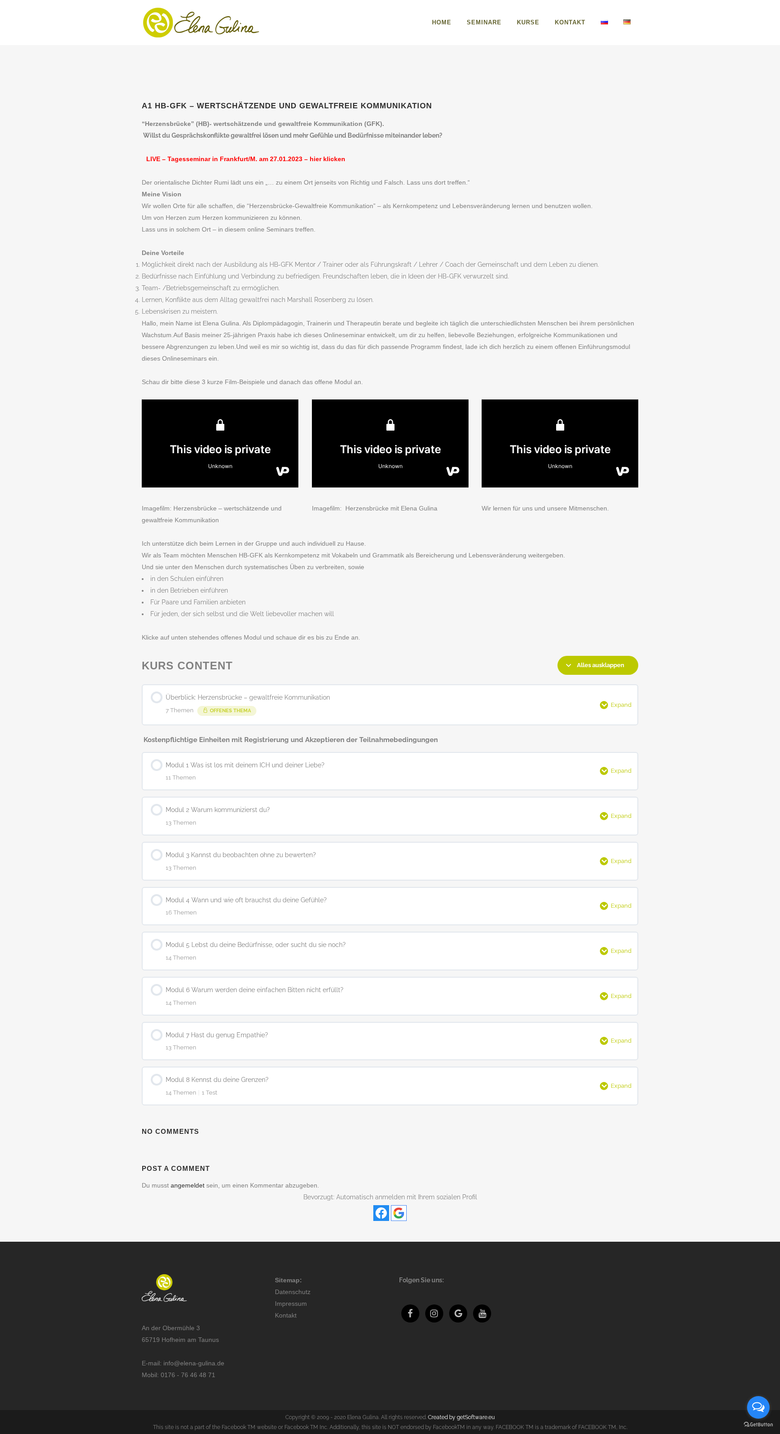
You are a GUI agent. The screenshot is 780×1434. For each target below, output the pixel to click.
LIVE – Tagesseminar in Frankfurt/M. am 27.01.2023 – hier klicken (245, 158)
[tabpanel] (390, 381)
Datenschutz (293, 1291)
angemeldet (187, 1185)
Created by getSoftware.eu (461, 1417)
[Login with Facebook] (381, 1213)
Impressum (291, 1303)
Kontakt (286, 1315)
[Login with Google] (399, 1213)
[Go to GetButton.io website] (758, 1425)
